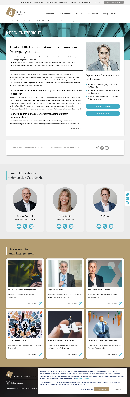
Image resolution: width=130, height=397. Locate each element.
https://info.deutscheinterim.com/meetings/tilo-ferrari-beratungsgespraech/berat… (111, 226)
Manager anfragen (85, 2)
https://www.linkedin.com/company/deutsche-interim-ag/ (127, 202)
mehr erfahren (32, 304)
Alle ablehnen (117, 389)
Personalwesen (17, 21)
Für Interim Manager (113, 2)
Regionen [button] (92, 14)
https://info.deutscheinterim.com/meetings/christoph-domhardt (31, 226)
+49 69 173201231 (105, 226)
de (96, 2)
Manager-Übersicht (109, 14)
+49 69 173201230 (127, 194)
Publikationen (38, 2)
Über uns (73, 2)
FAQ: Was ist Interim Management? (57, 2)
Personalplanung (29, 21)
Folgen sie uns (17, 383)
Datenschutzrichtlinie (82, 378)
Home (8, 21)
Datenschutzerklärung (15, 388)
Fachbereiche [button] (48, 14)
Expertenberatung (25, 2)
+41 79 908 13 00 (65, 226)
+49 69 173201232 (25, 226)
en (99, 2)
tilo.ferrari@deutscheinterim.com (99, 226)
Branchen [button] (78, 14)
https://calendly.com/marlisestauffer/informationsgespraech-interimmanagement (71, 226)
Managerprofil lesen (103, 106)
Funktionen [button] (64, 14)
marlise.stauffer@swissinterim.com (59, 226)
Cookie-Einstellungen (86, 389)
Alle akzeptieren (101, 389)
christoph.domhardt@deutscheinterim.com (19, 226)
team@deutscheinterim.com (127, 198)
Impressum (30, 388)
